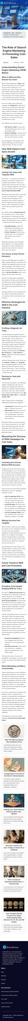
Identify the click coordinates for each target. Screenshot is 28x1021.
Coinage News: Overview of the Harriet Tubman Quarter (14, 775)
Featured (5, 62)
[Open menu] (26, 3)
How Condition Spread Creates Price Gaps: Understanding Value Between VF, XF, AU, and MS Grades (14, 918)
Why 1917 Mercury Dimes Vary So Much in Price (14, 741)
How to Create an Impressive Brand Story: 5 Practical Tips (14, 882)
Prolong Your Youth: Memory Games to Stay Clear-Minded (14, 812)
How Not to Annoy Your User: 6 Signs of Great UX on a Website (14, 848)
